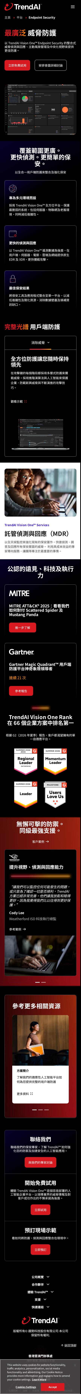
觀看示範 (17, 401)
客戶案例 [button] (38, 841)
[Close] (75, 1365)
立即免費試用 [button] (17, 65)
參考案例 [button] (15, 929)
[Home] (40, 1320)
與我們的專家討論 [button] (40, 1162)
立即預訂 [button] (40, 1249)
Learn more (39, 1379)
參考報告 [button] (21, 691)
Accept (53, 1387)
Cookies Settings (26, 1387)
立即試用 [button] (40, 1209)
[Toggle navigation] (72, 7)
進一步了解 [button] (22, 627)
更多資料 (23, 1093)
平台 (20, 17)
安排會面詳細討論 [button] (51, 65)
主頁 (8, 17)
